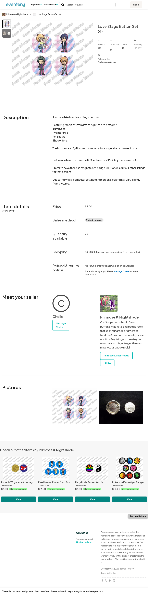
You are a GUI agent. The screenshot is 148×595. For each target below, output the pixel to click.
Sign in (136, 4)
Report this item (138, 516)
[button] (36, 4)
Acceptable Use (108, 573)
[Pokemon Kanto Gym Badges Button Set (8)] (129, 468)
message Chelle (121, 271)
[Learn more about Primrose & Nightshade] (109, 303)
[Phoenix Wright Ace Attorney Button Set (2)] (18, 468)
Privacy (130, 568)
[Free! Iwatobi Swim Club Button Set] (55, 468)
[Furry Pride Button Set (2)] (92, 468)
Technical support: (85, 540)
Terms (123, 568)
